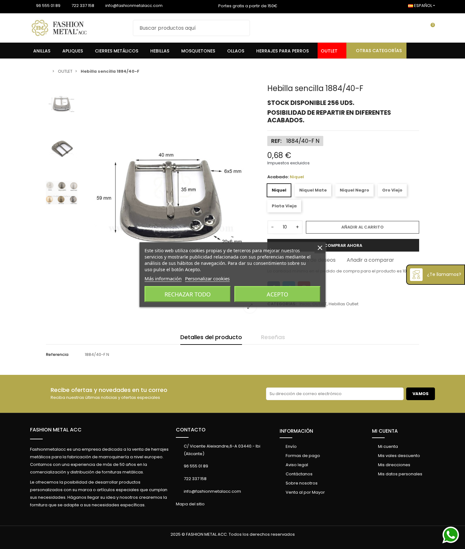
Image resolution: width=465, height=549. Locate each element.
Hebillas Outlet (343, 304)
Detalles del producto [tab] (211, 337)
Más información (163, 278)
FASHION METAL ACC (56, 429)
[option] (171, 201)
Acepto (277, 294)
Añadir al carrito (362, 227)
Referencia (57, 354)
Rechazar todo (187, 294)
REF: (276, 141)
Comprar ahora (343, 245)
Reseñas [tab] (273, 337)
